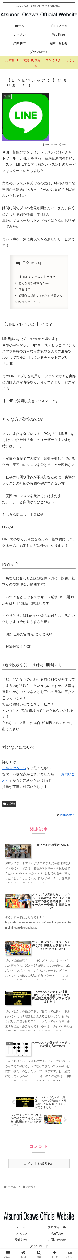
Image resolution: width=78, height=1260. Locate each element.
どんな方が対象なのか (33, 283)
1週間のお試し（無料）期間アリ (40, 295)
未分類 (11, 803)
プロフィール (57, 1227)
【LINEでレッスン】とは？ (36, 277)
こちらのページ (14, 768)
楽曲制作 (21, 1239)
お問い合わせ (57, 1239)
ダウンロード (39, 1246)
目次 (25, 263)
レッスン (21, 1233)
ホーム (21, 1227)
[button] (69, 704)
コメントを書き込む (39, 1163)
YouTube (57, 1233)
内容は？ (24, 289)
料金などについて (30, 302)
